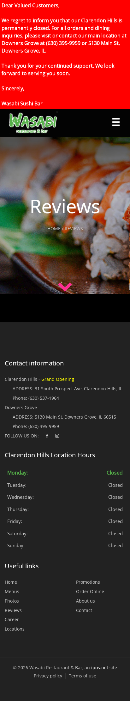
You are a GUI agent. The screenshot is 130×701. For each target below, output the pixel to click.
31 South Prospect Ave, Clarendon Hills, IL (78, 389)
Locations (15, 629)
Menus (12, 591)
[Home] (31, 123)
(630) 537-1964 (43, 398)
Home (11, 582)
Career (12, 619)
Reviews (13, 610)
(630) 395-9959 (43, 426)
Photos (12, 601)
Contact (84, 610)
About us (85, 601)
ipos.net (99, 667)
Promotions (88, 582)
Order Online (90, 591)
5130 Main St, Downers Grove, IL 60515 (75, 417)
